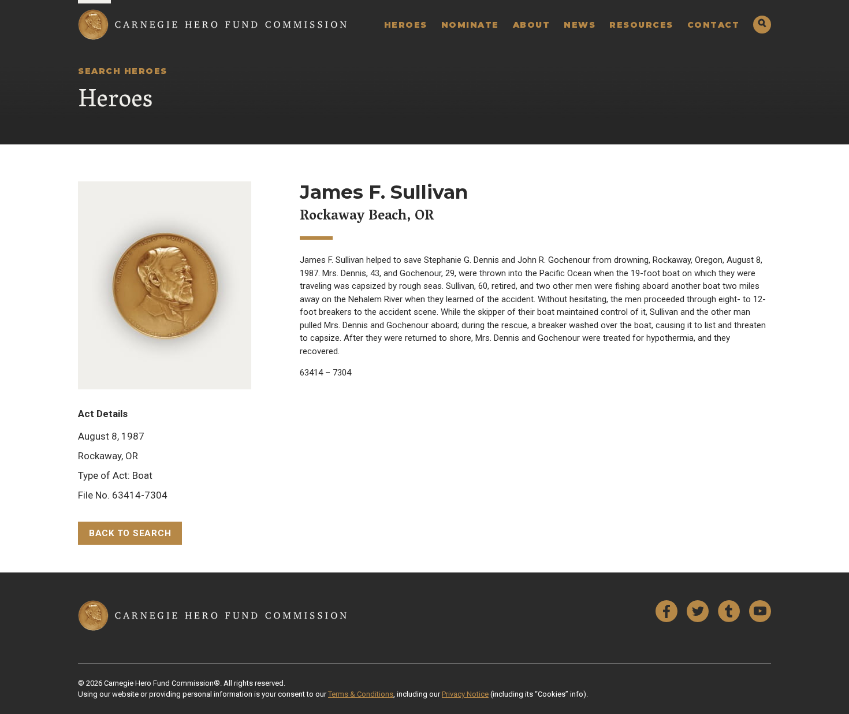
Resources (641, 25)
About (531, 25)
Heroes (405, 25)
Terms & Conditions (360, 694)
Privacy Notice (465, 694)
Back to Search (130, 533)
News (579, 25)
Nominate (470, 25)
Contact (713, 25)
